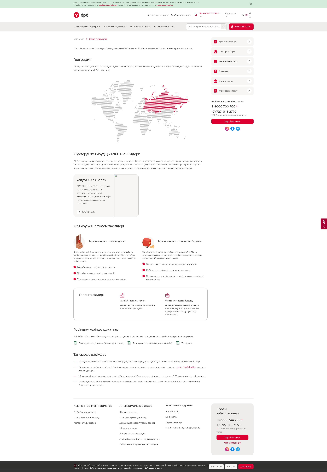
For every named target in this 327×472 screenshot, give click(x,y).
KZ (246, 15)
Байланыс (230, 13)
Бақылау (223, 26)
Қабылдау (246, 466)
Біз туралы (171, 417)
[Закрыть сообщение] (251, 3)
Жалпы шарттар (128, 412)
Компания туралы (157, 15)
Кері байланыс (233, 121)
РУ (243, 15)
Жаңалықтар (172, 411)
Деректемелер (173, 422)
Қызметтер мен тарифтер (86, 26)
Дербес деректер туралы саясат (137, 423)
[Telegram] (238, 449)
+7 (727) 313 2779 (223, 112)
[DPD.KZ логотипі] (80, 15)
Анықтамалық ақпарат (115, 26)
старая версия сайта (164, 5)
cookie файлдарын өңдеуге (150, 468)
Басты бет (78, 39)
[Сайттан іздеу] (196, 15)
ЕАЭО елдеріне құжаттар (133, 417)
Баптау (231, 466)
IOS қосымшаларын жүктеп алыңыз (138, 444)
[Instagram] (227, 449)
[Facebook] (232, 449)
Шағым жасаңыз (128, 428)
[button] (324, 224)
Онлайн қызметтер (164, 26)
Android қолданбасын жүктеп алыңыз (140, 439)
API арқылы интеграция (132, 433)
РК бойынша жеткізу (84, 412)
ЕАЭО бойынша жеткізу (86, 417)
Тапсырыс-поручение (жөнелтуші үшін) (101, 343)
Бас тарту (216, 466)
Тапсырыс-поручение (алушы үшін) (152, 343)
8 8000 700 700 (224, 106)
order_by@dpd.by (186, 367)
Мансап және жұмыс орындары (183, 427)
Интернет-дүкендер (84, 423)
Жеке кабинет (242, 27)
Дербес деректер (180, 15)
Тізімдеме (187, 343)
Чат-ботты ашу (232, 442)
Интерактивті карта (140, 26)
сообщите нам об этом (108, 5)
